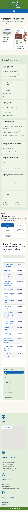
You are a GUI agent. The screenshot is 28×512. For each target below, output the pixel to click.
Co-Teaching (14, 380)
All (14, 372)
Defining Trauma (8, 289)
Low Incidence (14, 390)
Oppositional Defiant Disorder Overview (8, 340)
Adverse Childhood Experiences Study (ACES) (9, 295)
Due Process (14, 382)
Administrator (20, 225)
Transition (7, 230)
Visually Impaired (14, 397)
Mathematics (14, 392)
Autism (14, 375)
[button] (14, 11)
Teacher (7, 225)
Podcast (14, 395)
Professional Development (20, 230)
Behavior (14, 377)
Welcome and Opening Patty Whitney (8, 276)
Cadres (20, 236)
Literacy (14, 387)
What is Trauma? (8, 270)
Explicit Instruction (14, 385)
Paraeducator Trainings (7, 236)
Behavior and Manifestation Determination (8, 283)
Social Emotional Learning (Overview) (8, 348)
